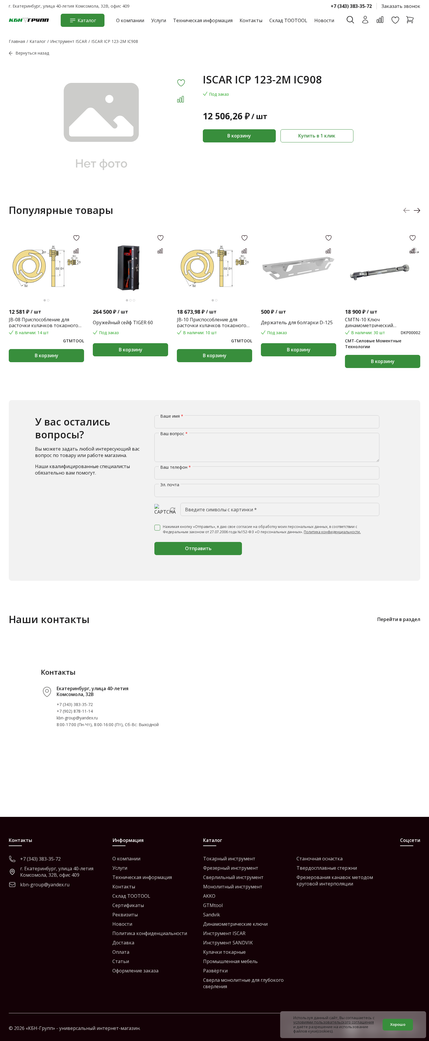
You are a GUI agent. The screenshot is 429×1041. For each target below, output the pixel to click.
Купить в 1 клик (316, 135)
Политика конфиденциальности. (332, 531)
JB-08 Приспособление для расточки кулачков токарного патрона (43, 322)
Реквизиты (125, 914)
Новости (324, 20)
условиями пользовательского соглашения (333, 1022)
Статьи (120, 961)
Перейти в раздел (398, 619)
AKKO (209, 896)
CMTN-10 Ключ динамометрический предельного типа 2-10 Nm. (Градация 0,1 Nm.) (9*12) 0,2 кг (380, 322)
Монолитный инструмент (232, 886)
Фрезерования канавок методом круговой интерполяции (335, 880)
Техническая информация (203, 20)
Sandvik (211, 914)
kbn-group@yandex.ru (77, 718)
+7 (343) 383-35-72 (351, 6)
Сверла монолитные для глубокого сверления (243, 983)
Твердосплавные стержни (327, 868)
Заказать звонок (400, 6)
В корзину (239, 135)
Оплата (120, 952)
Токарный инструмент (229, 858)
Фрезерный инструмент (230, 868)
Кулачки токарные (224, 952)
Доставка (123, 942)
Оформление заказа (135, 970)
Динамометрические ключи (235, 924)
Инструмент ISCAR (224, 933)
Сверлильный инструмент (233, 877)
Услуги (158, 20)
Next (417, 210)
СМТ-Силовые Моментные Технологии (373, 343)
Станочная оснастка (320, 858)
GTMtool (213, 905)
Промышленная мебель (230, 961)
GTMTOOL (73, 340)
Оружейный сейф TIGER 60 (123, 322)
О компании (130, 20)
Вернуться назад (32, 53)
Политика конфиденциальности (149, 933)
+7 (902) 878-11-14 (75, 711)
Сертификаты (128, 905)
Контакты (251, 20)
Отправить (198, 548)
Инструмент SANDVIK (228, 942)
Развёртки (215, 970)
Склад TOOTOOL (288, 20)
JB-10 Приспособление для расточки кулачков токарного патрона (211, 322)
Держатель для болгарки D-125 (297, 322)
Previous (406, 210)
